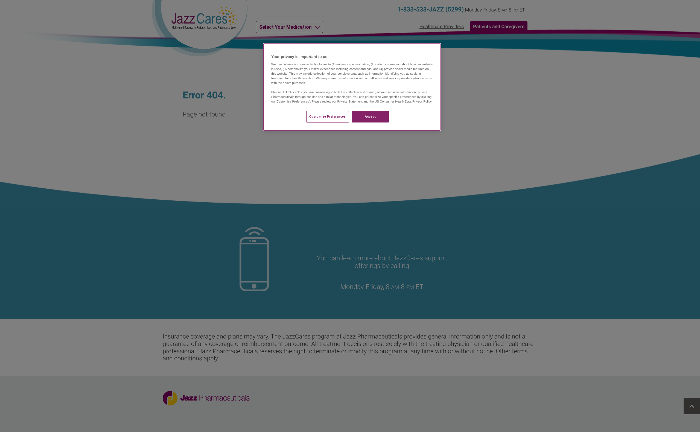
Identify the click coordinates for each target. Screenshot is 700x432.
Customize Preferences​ (327, 116)
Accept (370, 116)
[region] (352, 87)
